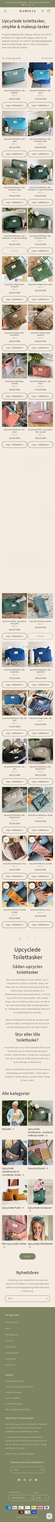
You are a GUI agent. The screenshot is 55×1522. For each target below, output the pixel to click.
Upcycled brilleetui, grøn (40, 529)
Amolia (23, 1517)
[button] (5, 11)
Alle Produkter (11, 1322)
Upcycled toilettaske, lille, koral (40, 382)
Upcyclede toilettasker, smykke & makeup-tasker (40, 1132)
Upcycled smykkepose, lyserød (14, 382)
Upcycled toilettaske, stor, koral (14, 431)
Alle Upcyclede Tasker (14, 1244)
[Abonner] (47, 1298)
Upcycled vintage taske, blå (40, 718)
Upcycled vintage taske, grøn (40, 284)
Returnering (10, 1346)
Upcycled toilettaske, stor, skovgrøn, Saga (40, 140)
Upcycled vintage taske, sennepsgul (40, 482)
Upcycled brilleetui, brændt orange (14, 911)
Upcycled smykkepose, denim (40, 815)
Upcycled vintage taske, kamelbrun (14, 334)
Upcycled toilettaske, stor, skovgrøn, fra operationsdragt (14, 237)
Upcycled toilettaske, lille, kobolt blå (14, 671)
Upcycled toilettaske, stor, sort (14, 768)
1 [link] (20, 937)
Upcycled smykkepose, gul (14, 529)
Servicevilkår (10, 1359)
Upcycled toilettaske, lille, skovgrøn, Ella (40, 237)
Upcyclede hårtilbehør (40, 1244)
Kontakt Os (10, 1365)
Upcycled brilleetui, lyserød (40, 864)
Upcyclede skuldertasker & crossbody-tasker (11, 1171)
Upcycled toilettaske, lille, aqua (40, 91)
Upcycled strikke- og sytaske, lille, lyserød (40, 431)
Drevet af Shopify (33, 1517)
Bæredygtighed (11, 1334)
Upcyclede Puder (11, 1208)
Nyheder (6, 1129)
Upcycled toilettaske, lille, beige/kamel (14, 816)
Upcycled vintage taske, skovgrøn (14, 285)
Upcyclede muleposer (40, 1208)
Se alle (27, 1256)
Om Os (8, 1328)
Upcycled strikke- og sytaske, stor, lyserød (14, 482)
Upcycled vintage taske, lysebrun (40, 334)
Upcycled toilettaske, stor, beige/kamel (40, 768)
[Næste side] (35, 938)
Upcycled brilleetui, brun (40, 910)
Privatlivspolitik (12, 1353)
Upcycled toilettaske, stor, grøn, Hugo (14, 577)
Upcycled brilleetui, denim (40, 621)
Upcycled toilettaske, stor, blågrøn (14, 91)
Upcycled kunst (36, 1168)
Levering (9, 1340)
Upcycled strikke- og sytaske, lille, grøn (40, 577)
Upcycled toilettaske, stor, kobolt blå (40, 671)
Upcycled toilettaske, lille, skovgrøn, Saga (14, 188)
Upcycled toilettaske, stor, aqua (14, 140)
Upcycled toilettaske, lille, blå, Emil (14, 719)
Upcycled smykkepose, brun (14, 864)
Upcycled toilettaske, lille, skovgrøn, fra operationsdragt (40, 188)
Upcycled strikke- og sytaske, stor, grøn (14, 622)
